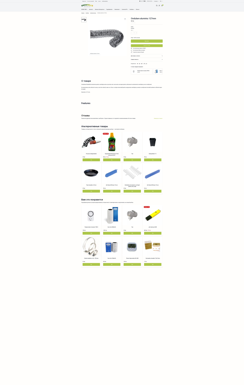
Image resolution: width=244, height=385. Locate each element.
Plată (96, 1)
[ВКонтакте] (137, 63)
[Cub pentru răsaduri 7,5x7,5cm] (153, 246)
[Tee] (132, 142)
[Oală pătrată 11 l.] (153, 142)
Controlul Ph (124, 9)
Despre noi (84, 1)
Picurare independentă (91, 153)
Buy (91, 159)
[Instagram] (143, 1)
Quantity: (132, 28)
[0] (162, 5)
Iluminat (91, 9)
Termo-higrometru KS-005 (132, 258)
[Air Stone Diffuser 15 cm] (153, 173)
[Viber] (145, 63)
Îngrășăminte (109, 9)
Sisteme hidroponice (99, 9)
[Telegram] (140, 1)
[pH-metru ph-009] (153, 215)
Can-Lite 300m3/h (112, 227)
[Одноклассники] (139, 63)
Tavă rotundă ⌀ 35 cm (91, 185)
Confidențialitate (105, 1)
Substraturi (117, 9)
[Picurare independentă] (91, 142)
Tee (132, 153)
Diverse (137, 9)
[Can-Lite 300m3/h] (156, 71)
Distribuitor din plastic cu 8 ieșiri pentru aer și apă (132, 185)
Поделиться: (133, 63)
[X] (143, 63)
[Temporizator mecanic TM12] (134, 71)
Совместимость (134, 59)
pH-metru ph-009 (153, 227)
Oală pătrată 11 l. (153, 153)
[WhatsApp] (141, 1)
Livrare (99, 1)
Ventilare (132, 9)
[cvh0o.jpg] (125, 19)
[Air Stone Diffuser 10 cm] (112, 173)
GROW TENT (84, 9)
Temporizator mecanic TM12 (143, 70)
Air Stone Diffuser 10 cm (112, 185)
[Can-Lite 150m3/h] (112, 246)
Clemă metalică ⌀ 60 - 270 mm (91, 258)
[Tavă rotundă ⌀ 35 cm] (91, 173)
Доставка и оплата (135, 55)
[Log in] (159, 5)
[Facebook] (145, 1)
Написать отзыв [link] (158, 118)
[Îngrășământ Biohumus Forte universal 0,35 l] (112, 142)
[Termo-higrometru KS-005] (132, 246)
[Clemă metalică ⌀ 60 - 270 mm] (91, 246)
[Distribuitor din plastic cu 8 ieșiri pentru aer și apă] (132, 173)
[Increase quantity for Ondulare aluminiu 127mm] (132, 33)
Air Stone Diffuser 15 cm (153, 185)
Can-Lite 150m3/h (112, 258)
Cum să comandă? (90, 1)
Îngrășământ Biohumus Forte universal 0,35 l (112, 154)
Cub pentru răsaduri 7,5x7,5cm (153, 258)
